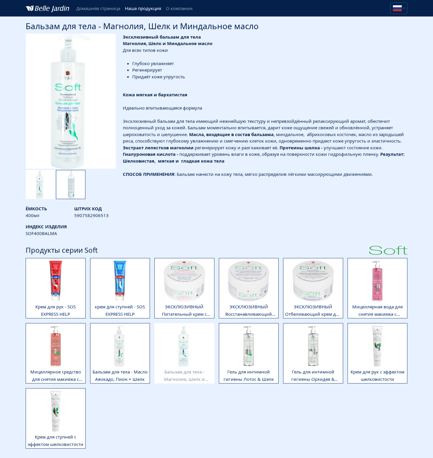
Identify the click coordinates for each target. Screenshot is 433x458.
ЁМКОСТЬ (36, 208)
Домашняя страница (98, 8)
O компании (179, 8)
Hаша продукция (143, 8)
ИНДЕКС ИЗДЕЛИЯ (46, 226)
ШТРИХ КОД (88, 208)
